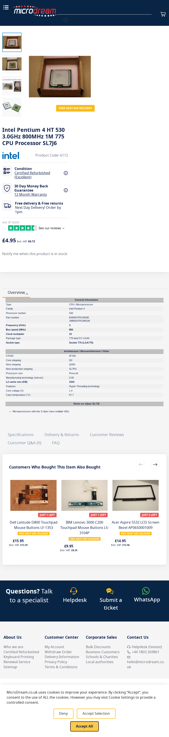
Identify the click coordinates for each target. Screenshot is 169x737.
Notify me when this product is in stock (34, 254)
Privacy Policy (56, 662)
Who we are (13, 647)
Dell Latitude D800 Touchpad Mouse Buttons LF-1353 (33, 525)
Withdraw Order (58, 652)
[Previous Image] (28, 68)
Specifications (21, 435)
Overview (16, 292)
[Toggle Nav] (6, 7)
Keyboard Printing (19, 657)
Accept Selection (96, 713)
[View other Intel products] (15, 155)
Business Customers (103, 652)
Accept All (84, 726)
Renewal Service (17, 662)
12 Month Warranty (30, 194)
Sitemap (10, 667)
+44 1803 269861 (145, 652)
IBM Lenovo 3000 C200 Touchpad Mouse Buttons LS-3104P (84, 528)
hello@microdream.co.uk (146, 664)
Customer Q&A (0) (24, 443)
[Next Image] (91, 68)
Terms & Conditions (61, 667)
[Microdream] (35, 11)
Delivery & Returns (61, 435)
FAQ (56, 443)
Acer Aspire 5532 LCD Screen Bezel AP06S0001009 (135, 525)
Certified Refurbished (21, 652)
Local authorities (100, 662)
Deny (63, 713)
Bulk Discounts (98, 647)
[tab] (16, 293)
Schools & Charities (102, 657)
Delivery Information (62, 657)
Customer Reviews (107, 435)
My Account (54, 647)
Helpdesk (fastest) (147, 647)
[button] (12, 42)
